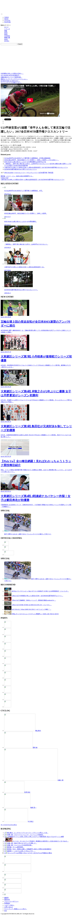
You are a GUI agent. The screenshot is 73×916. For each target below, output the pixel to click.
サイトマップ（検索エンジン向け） (15, 909)
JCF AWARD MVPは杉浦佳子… (11, 75)
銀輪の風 (7, 37)
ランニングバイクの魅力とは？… (11, 82)
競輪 (5, 31)
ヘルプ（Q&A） (9, 905)
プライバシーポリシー (11, 901)
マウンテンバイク (32, 172)
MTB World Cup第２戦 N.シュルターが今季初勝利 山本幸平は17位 (25, 162)
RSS (5, 910)
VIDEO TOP (4, 178)
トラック (7, 29)
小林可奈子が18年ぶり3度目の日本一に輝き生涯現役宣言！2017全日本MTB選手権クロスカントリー (36, 167)
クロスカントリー (20, 172)
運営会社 (7, 899)
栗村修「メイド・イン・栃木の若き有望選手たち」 (17, 176)
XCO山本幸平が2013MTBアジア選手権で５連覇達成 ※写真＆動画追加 (27, 158)
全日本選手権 (42, 172)
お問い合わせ (8, 907)
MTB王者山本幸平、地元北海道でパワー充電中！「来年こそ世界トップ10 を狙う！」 (31, 160)
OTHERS (7, 36)
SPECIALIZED (8, 172)
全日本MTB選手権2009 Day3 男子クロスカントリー (20, 169)
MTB (5, 32)
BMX (6, 34)
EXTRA (6, 41)
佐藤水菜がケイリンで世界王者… (11, 77)
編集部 (6, 897)
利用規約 (7, 903)
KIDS (6, 39)
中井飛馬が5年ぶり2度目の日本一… (12, 73)
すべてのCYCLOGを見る (9, 825)
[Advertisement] (36, 59)
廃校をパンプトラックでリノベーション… (14, 79)
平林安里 (50, 172)
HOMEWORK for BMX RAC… (10, 81)
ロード (6, 27)
